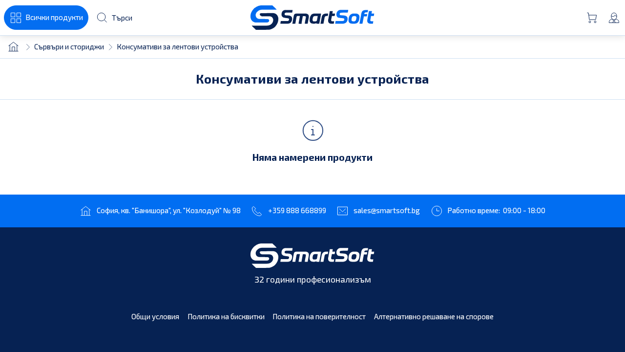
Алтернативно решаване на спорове (434, 316)
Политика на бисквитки (226, 316)
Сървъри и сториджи (69, 46)
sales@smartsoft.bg (387, 210)
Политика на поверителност (319, 316)
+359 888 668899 (297, 210)
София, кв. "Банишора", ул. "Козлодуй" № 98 (169, 210)
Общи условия (155, 316)
